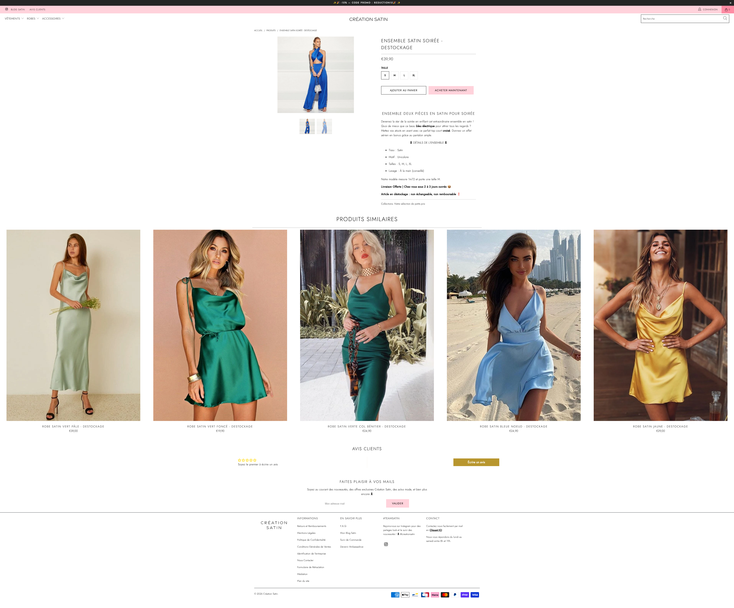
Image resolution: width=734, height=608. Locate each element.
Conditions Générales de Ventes (314, 547)
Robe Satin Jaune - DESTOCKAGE (660, 325)
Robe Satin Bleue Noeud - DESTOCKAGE (513, 325)
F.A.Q (343, 526)
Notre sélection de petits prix (409, 204)
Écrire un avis (476, 462)
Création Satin (270, 594)
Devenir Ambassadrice (351, 547)
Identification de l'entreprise (311, 553)
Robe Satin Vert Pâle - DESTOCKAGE (73, 325)
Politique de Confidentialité (311, 540)
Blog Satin (18, 9)
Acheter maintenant (451, 90)
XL (413, 75)
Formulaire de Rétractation (310, 567)
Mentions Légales (306, 533)
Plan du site (303, 581)
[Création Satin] (369, 19)
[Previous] (261, 75)
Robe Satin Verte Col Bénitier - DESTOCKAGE (367, 325)
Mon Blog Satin (348, 533)
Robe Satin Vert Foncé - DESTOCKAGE (220, 325)
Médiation (302, 574)
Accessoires (52, 18)
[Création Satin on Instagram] (6, 9)
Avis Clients (37, 9)
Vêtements (13, 18)
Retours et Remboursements (311, 526)
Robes (31, 18)
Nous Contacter (305, 560)
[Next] (371, 75)
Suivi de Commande (350, 540)
